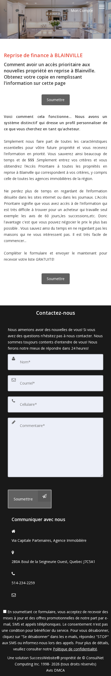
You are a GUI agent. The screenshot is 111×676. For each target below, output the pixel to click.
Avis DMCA (55, 670)
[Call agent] (6, 10)
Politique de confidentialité (75, 649)
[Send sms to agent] (17, 10)
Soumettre (56, 99)
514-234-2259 (23, 582)
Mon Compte (81, 10)
